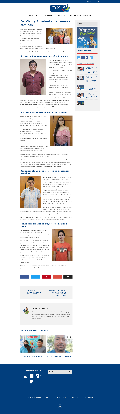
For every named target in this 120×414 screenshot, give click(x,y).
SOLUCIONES (49, 15)
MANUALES (68, 15)
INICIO (31, 15)
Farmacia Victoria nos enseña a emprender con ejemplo (33, 355)
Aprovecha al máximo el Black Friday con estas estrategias (92, 70)
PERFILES (59, 15)
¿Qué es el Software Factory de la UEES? (35, 292)
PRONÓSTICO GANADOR (82, 15)
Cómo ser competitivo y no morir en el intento (92, 95)
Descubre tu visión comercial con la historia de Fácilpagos (57, 293)
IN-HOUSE (38, 15)
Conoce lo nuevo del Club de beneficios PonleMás (92, 87)
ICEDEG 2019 (55, 107)
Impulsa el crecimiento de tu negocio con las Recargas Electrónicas (92, 79)
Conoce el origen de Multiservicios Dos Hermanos (60, 355)
